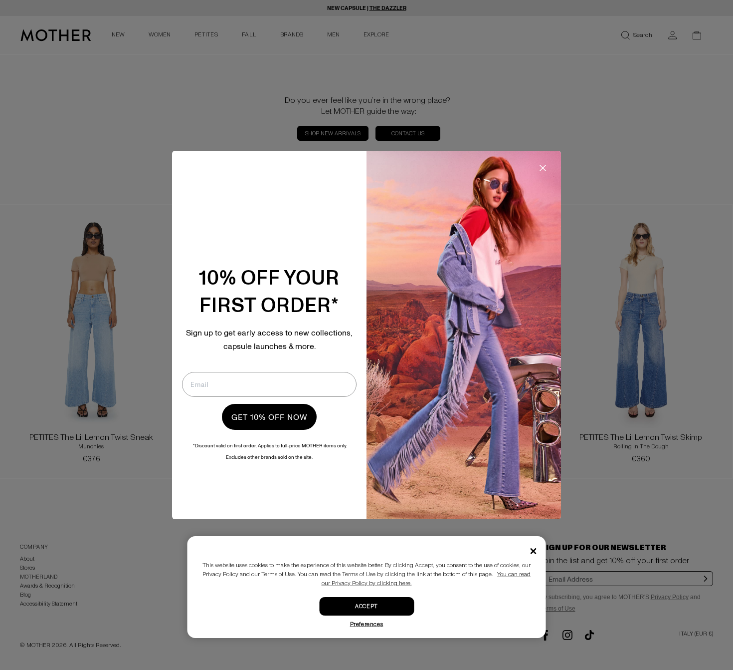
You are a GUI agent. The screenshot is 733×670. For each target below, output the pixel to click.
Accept (366, 606)
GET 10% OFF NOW (269, 416)
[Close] (534, 551)
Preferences (366, 624)
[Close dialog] (543, 168)
